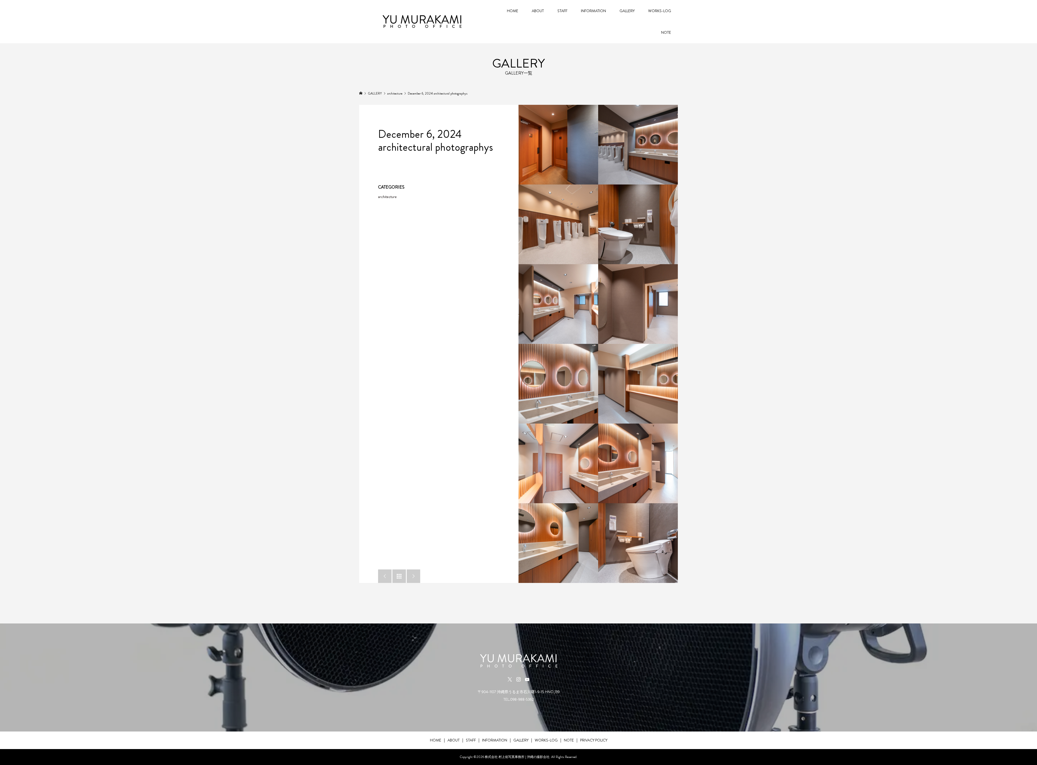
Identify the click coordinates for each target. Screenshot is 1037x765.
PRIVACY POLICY (593, 740)
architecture (387, 196)
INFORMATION (593, 11)
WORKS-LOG (659, 11)
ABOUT (538, 11)
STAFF (562, 11)
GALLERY (627, 11)
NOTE (666, 32)
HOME (512, 11)
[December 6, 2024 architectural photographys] (558, 144)
